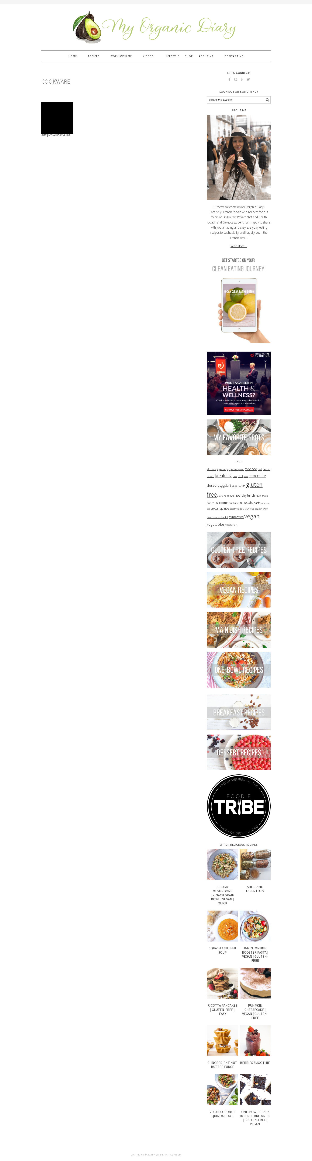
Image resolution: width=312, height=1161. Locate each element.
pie (208, 508)
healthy (241, 495)
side (240, 508)
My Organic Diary (156, 25)
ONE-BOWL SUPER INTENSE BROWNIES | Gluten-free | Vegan (255, 1118)
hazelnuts (229, 495)
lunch (251, 495)
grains (220, 496)
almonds (211, 469)
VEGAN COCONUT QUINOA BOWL (222, 1114)
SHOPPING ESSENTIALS (255, 889)
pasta (257, 503)
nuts (243, 503)
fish (243, 485)
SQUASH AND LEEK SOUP (222, 950)
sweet (265, 508)
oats (249, 502)
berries (266, 469)
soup (252, 508)
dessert (213, 485)
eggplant (225, 485)
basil (260, 469)
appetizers (233, 469)
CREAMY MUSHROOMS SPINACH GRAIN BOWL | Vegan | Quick (222, 895)
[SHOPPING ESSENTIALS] (255, 864)
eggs (234, 486)
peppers (265, 503)
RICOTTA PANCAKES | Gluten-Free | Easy (222, 1009)
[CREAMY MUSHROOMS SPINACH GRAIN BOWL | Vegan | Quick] (222, 864)
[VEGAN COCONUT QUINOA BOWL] (222, 1089)
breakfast (223, 475)
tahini (224, 517)
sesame (234, 508)
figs (239, 486)
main (258, 495)
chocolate (257, 475)
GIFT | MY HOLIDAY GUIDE (55, 135)
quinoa (224, 508)
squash (258, 508)
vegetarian (231, 525)
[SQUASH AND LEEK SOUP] (222, 926)
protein (215, 508)
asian (241, 469)
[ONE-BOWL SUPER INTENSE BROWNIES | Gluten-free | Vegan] (255, 1089)
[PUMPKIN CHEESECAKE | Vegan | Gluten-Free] (255, 983)
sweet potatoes (214, 517)
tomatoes (236, 517)
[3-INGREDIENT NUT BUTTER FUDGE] (222, 1040)
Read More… (238, 246)
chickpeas (243, 476)
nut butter (234, 503)
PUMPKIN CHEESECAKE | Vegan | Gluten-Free (255, 1011)
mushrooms (220, 502)
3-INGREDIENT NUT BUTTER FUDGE (222, 1064)
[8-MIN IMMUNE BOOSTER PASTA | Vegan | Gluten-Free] (255, 926)
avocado (251, 469)
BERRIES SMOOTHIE (255, 1062)
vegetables (216, 524)
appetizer (221, 469)
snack (246, 508)
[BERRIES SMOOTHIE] (255, 1040)
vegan (252, 516)
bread (210, 476)
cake (235, 476)
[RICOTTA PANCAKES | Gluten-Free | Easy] (222, 983)
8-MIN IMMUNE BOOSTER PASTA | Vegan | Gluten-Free (255, 954)
